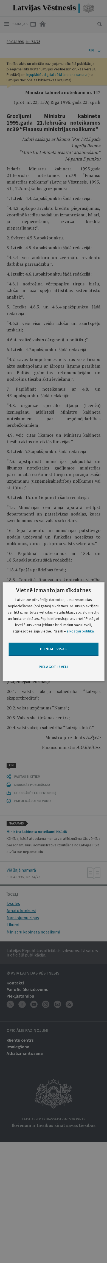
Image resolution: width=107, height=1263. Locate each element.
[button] (53, 667)
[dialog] (54, 631)
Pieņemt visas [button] (53, 649)
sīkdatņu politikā (80, 631)
